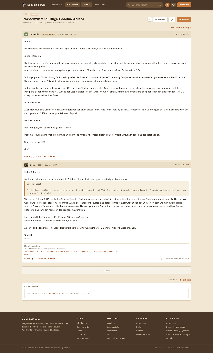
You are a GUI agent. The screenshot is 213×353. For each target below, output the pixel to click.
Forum (85, 4)
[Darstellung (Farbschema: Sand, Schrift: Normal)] (173, 5)
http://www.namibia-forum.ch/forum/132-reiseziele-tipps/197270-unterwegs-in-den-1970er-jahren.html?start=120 (70, 251)
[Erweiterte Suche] (160, 5)
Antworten (184, 19)
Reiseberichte (83, 327)
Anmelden (184, 4)
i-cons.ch (66, 348)
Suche (79, 331)
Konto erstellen (113, 327)
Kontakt (169, 338)
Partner (139, 331)
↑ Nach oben (185, 280)
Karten (139, 327)
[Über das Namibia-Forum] (24, 4)
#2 (187, 165)
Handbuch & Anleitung (115, 338)
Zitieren (51, 156)
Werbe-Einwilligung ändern (177, 331)
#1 (187, 34)
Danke (27, 156)
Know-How (100, 4)
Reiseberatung (83, 338)
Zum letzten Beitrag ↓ (181, 27)
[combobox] (144, 5)
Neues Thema (83, 334)
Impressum (171, 323)
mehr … (27, 254)
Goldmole (34, 34)
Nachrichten (111, 331)
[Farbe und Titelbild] (171, 19)
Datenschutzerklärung (175, 327)
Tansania (34, 14)
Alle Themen (72, 4)
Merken (160, 19)
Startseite (55, 4)
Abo (108, 334)
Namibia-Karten (143, 334)
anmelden (50, 293)
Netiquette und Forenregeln (178, 334)
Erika (32, 165)
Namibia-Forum (36, 4)
